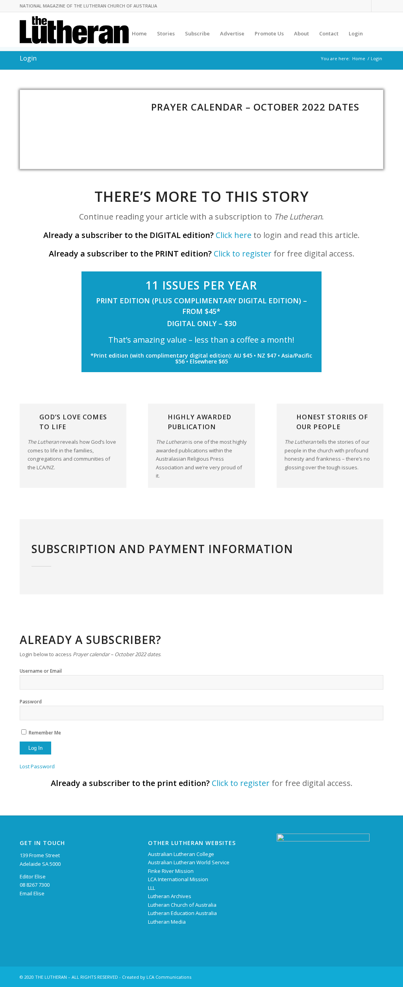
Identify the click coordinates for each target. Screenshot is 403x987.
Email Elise (32, 893)
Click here (233, 235)
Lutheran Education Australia (182, 913)
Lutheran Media (167, 921)
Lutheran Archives (169, 896)
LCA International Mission (178, 879)
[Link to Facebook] (365, 6)
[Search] (375, 33)
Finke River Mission (171, 870)
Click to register (243, 253)
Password (31, 701)
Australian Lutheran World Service (188, 862)
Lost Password (37, 766)
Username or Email (41, 671)
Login (28, 58)
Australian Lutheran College (181, 854)
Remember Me (45, 732)
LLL (151, 887)
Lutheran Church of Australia (182, 904)
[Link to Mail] (377, 6)
